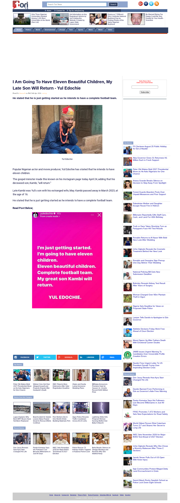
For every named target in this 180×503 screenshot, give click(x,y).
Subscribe (145, 92)
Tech (71, 30)
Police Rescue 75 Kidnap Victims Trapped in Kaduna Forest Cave (81, 450)
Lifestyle (62, 30)
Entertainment (50, 30)
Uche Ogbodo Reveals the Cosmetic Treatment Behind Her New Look (149, 250)
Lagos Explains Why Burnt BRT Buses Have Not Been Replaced (22, 419)
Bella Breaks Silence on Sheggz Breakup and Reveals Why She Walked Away (101, 451)
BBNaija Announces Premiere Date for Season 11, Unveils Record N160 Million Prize (100, 388)
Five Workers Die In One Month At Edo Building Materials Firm (61, 419)
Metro (91, 30)
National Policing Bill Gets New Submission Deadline (146, 273)
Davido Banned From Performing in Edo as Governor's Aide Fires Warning (150, 390)
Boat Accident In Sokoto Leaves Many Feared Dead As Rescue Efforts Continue (42, 420)
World (38, 30)
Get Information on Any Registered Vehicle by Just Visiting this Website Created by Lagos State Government (78, 19)
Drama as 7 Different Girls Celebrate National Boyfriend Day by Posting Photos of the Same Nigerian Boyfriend (117, 19)
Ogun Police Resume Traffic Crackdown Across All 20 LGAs (80, 419)
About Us (57, 495)
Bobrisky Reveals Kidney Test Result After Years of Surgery (149, 284)
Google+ (128, 495)
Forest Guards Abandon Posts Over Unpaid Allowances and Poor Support (149, 193)
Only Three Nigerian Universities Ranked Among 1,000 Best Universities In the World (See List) (40, 18)
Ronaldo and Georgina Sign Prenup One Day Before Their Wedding (149, 261)
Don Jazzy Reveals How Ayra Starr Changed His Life (20, 450)
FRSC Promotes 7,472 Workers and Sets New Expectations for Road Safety (150, 413)
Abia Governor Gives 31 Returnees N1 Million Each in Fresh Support (150, 159)
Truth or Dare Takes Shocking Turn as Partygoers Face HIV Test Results (150, 227)
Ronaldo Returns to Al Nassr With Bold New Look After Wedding (150, 239)
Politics (28, 30)
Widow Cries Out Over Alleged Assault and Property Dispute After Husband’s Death (41, 387)
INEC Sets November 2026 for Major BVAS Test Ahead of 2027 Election (149, 435)
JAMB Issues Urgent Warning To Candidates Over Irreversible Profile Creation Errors (149, 354)
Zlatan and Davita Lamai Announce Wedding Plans (79, 386)
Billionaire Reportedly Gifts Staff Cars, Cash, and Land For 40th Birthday (149, 216)
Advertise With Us (105, 495)
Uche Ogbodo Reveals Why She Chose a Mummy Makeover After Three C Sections (150, 448)
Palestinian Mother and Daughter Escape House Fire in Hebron (147, 204)
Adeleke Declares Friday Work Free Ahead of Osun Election (149, 330)
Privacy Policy (82, 495)
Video (110, 30)
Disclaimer (73, 495)
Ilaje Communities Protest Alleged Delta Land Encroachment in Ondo (150, 470)
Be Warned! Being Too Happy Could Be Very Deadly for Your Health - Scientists (155, 17)
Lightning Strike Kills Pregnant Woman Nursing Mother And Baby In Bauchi (100, 420)
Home (49, 10)
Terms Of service (93, 495)
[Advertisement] (90, 55)
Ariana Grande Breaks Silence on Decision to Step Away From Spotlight (149, 181)
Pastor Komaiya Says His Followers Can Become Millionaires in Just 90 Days (148, 402)
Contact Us (60, 10)
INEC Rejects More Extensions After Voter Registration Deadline (61, 386)
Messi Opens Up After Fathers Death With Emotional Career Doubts (149, 341)
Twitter (122, 495)
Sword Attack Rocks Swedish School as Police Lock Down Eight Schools (150, 481)
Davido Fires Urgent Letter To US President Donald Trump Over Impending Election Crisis (147, 365)
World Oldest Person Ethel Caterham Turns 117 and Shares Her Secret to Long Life (149, 425)
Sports (80, 30)
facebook (115, 495)
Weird (101, 30)
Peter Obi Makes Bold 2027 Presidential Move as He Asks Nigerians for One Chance (150, 171)
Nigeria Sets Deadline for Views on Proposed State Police (148, 307)
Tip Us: (76, 10)
